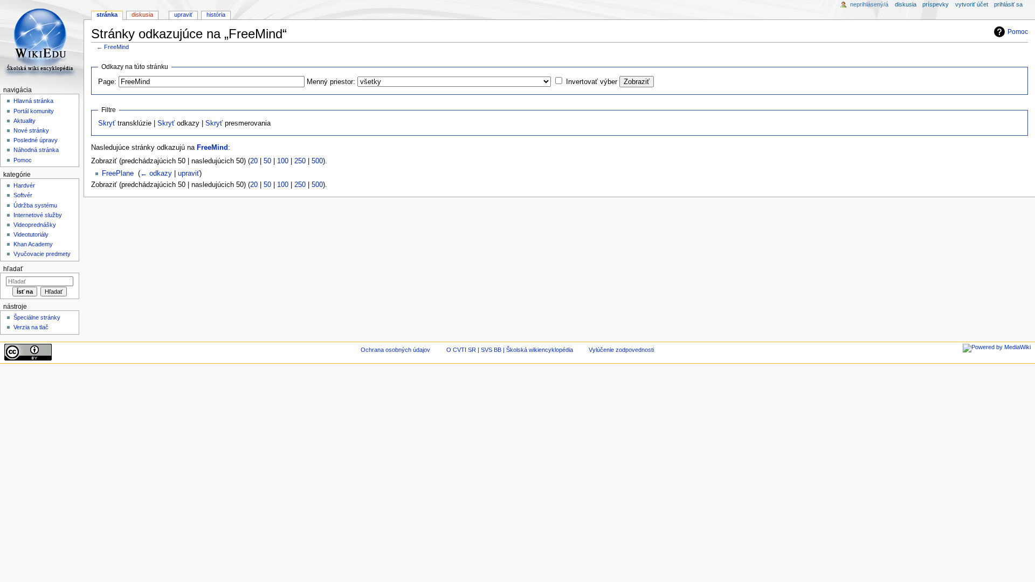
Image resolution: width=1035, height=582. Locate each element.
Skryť (106, 123)
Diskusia (142, 14)
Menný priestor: (331, 82)
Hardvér (24, 185)
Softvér (22, 195)
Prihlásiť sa (1008, 4)
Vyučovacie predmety (42, 254)
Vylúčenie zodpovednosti (621, 350)
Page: (107, 82)
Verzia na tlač (31, 327)
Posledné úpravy (35, 140)
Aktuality (24, 120)
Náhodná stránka (36, 150)
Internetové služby (37, 215)
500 (317, 161)
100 (282, 161)
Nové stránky (31, 130)
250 (300, 161)
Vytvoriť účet (971, 4)
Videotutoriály (31, 234)
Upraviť (183, 14)
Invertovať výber (591, 82)
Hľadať (13, 269)
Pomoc (1018, 32)
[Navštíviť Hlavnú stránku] (42, 42)
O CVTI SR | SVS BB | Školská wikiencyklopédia (509, 350)
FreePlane (118, 173)
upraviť (188, 173)
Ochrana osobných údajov (395, 350)
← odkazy (156, 173)
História (215, 14)
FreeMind (116, 47)
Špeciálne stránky (36, 317)
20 (254, 161)
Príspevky (935, 4)
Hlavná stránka (33, 101)
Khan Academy (33, 244)
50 (267, 161)
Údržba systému (35, 205)
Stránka (107, 14)
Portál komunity (33, 111)
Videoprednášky (34, 224)
